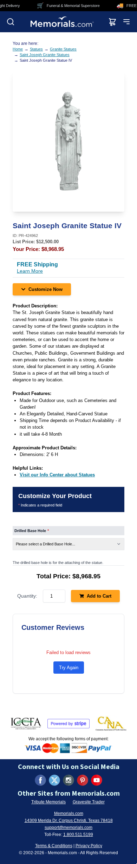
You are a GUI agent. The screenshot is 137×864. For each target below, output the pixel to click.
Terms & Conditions (53, 845)
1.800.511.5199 (78, 834)
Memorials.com (68, 813)
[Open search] (10, 22)
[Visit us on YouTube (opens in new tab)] (96, 780)
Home (18, 49)
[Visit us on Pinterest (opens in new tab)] (82, 780)
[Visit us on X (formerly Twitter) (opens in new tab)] (54, 780)
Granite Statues (63, 49)
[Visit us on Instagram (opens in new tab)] (68, 780)
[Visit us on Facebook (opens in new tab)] (40, 780)
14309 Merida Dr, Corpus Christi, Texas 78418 (69, 820)
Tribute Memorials (48, 802)
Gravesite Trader (89, 802)
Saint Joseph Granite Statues (45, 55)
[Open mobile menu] (126, 22)
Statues (36, 49)
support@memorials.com (68, 827)
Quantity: (27, 596)
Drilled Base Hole (31, 531)
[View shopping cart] (112, 22)
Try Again (68, 667)
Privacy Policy (89, 845)
